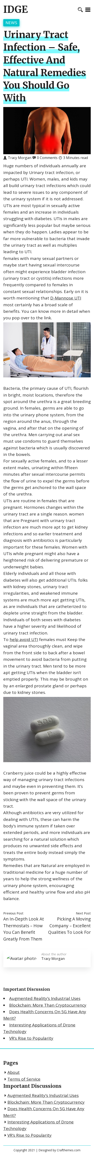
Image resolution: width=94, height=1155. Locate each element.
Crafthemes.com (68, 1150)
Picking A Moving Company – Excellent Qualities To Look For (69, 925)
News (11, 22)
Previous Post (13, 913)
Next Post (83, 913)
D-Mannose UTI (65, 298)
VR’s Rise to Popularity (31, 1038)
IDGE (15, 9)
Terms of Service (23, 1079)
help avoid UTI (24, 639)
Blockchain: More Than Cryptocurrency (47, 1005)
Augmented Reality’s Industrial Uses (44, 998)
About (13, 1072)
